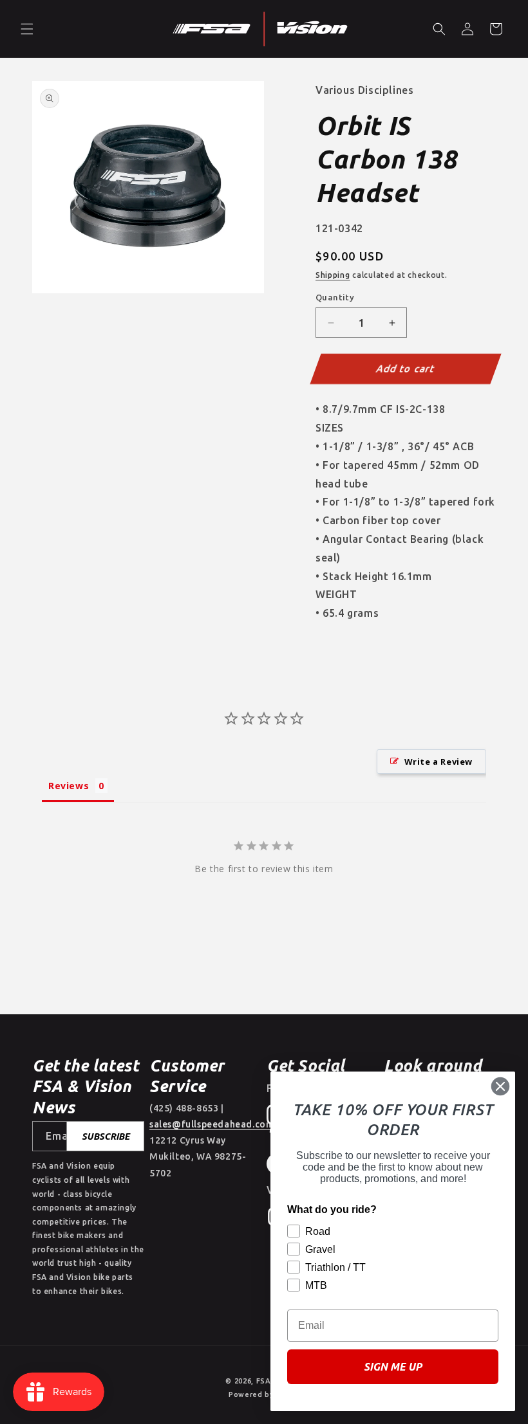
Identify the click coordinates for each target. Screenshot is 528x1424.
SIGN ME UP (393, 1367)
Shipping (333, 275)
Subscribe (105, 1136)
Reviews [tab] (68, 786)
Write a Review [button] (438, 761)
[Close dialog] (500, 1086)
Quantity (335, 297)
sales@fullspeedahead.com (211, 1124)
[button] (27, 29)
